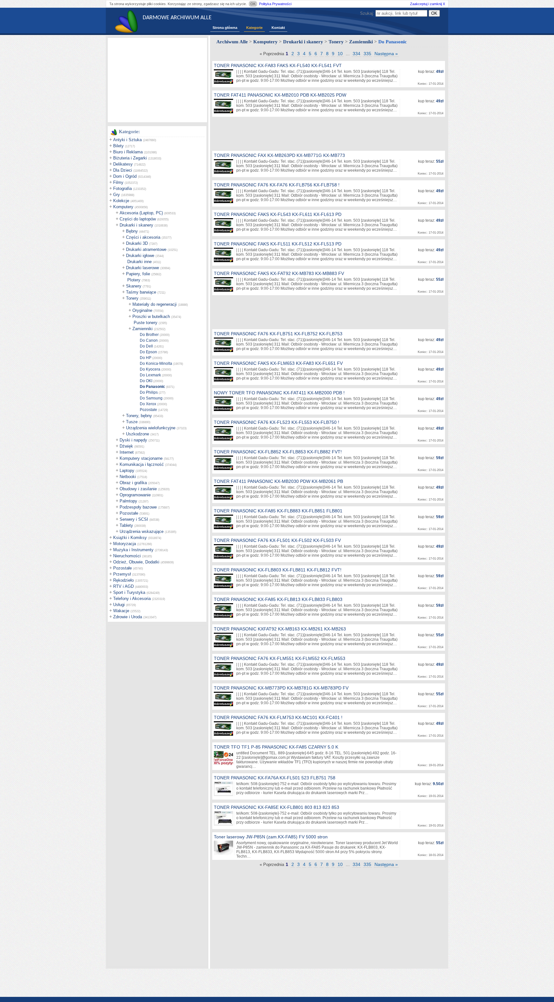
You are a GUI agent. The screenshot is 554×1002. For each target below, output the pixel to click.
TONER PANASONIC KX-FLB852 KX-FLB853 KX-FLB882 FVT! (278, 451)
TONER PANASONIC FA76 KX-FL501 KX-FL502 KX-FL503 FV (277, 540)
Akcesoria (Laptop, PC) (141, 212)
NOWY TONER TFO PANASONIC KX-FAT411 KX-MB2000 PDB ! (279, 392)
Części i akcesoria (143, 237)
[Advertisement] (157, 79)
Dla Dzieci (122, 170)
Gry (116, 194)
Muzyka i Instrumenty (133, 549)
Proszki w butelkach (151, 316)
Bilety (118, 145)
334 (356, 53)
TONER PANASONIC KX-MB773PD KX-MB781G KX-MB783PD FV (281, 687)
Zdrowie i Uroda (127, 616)
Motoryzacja (124, 543)
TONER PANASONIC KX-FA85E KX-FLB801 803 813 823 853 (276, 807)
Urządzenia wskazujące (142, 531)
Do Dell (146, 346)
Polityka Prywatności (275, 4)
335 (367, 53)
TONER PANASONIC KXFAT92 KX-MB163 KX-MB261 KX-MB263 (280, 628)
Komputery (123, 206)
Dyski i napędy (133, 440)
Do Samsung (151, 398)
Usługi (119, 604)
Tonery (132, 298)
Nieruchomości (127, 555)
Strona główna (225, 28)
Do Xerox (148, 404)
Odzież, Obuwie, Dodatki (136, 562)
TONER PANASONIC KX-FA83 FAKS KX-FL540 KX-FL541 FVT (278, 65)
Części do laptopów (138, 219)
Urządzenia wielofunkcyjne (150, 427)
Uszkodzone (137, 434)
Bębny (132, 231)
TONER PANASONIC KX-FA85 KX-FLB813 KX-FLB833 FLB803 (278, 599)
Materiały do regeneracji (154, 304)
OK (253, 4)
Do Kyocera (150, 369)
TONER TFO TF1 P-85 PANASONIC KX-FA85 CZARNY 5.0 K (276, 746)
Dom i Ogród (125, 176)
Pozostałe (148, 409)
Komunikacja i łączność (142, 464)
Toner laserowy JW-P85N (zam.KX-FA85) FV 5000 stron (271, 836)
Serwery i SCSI (134, 519)
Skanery (133, 286)
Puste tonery (145, 322)
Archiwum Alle (232, 41)
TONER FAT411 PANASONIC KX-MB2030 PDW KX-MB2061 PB (278, 481)
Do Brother (149, 334)
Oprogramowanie (135, 494)
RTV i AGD (123, 586)
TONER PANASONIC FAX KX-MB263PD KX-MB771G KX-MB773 (279, 155)
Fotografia (122, 188)
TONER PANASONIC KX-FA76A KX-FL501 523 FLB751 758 (274, 777)
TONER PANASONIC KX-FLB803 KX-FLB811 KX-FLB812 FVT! (277, 569)
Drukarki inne (139, 261)
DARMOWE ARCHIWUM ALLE (177, 18)
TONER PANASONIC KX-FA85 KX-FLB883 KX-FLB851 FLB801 (278, 510)
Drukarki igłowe (140, 255)
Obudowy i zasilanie (138, 488)
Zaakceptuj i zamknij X (427, 4)
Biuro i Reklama (128, 152)
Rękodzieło (123, 580)
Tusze (132, 421)
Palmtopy (128, 501)
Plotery (133, 280)
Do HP (145, 357)
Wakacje (121, 610)
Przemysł (122, 574)
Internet (127, 452)
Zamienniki (142, 328)
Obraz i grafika (133, 482)
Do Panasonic (152, 386)
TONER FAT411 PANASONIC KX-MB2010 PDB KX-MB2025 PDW (280, 95)
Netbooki (128, 476)
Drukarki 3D (137, 243)
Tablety (126, 525)
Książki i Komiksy (130, 537)
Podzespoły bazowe (138, 507)
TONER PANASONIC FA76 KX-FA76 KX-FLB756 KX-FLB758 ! (277, 184)
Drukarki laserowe (142, 267)
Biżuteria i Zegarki (130, 158)
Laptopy (127, 470)
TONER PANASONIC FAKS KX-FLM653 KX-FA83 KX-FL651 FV (278, 363)
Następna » (386, 53)
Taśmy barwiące (141, 292)
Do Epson (148, 352)
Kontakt (278, 28)
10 (340, 53)
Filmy (118, 182)
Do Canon (149, 340)
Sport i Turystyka (129, 592)
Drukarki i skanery (136, 225)
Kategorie (254, 28)
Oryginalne (142, 310)
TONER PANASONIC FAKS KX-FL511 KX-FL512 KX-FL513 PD (277, 243)
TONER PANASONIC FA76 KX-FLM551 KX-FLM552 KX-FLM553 (279, 658)
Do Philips (149, 392)
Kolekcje (121, 200)
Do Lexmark (150, 375)
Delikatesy (123, 164)
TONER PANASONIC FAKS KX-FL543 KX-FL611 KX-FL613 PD (277, 214)
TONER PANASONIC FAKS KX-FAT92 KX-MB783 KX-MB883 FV (279, 273)
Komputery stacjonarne (141, 458)
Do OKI (146, 381)
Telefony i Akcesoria (132, 598)
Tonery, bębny (139, 415)
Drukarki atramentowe (146, 249)
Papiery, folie (138, 273)
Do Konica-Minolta (156, 363)
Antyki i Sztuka (127, 139)
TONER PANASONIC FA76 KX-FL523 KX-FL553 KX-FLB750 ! (276, 422)
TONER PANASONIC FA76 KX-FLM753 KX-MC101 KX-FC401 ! (278, 717)
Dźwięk (126, 446)
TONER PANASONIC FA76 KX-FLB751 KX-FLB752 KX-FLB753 (278, 333)
